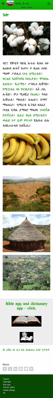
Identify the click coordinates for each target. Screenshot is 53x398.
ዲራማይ (20, 84)
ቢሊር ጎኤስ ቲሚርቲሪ (30, 115)
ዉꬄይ (6, 120)
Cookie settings (9, 390)
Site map (6, 384)
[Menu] (5, 3)
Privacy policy (9, 387)
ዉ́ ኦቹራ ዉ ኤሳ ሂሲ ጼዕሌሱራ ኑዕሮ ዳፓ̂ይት (26, 350)
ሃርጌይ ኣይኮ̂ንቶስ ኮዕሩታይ (19, 79)
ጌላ (4, 393)
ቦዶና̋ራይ (8, 115)
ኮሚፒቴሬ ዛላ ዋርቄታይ (17, 89)
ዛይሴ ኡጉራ (22, 3)
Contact (6, 379)
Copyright (7, 382)
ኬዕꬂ (34, 94)
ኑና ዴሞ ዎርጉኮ (22, 120)
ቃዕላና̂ (43, 110)
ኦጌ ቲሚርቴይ (32, 73)
